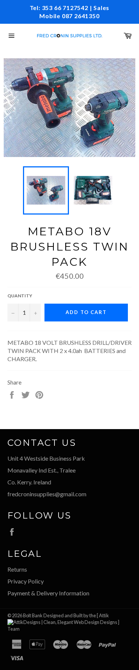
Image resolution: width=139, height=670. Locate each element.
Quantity (19, 295)
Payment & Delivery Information (48, 593)
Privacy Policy (25, 581)
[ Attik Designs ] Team (63, 621)
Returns (17, 569)
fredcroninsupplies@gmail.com (46, 493)
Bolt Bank (33, 615)
